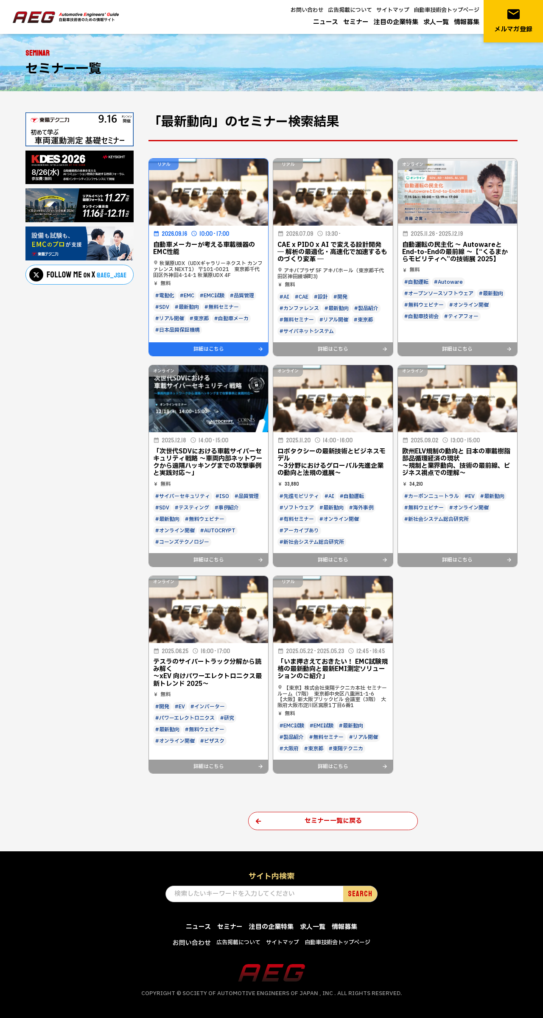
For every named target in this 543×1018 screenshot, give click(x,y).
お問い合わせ (307, 10)
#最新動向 (187, 307)
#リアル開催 (169, 318)
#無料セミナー (221, 307)
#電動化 (164, 295)
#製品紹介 (366, 308)
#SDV (162, 307)
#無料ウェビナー (424, 305)
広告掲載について (350, 10)
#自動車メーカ (231, 318)
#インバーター (207, 706)
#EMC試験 (212, 295)
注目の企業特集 (396, 22)
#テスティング (192, 508)
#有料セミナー (297, 519)
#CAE (301, 297)
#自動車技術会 (421, 316)
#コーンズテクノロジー (182, 542)
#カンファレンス (299, 308)
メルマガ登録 (513, 20)
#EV (470, 496)
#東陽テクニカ (346, 748)
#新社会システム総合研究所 (312, 542)
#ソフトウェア (297, 508)
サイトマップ (392, 10)
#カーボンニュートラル (431, 496)
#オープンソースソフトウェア (438, 293)
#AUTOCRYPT (217, 530)
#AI (284, 297)
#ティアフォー (461, 316)
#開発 (340, 297)
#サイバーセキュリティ (182, 496)
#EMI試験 (321, 726)
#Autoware (448, 282)
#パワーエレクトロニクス (185, 718)
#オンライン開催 (469, 305)
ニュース (325, 22)
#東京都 (199, 318)
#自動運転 (416, 282)
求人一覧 (436, 22)
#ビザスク (212, 741)
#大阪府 (289, 748)
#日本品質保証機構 (177, 330)
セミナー (356, 22)
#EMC (187, 295)
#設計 (321, 297)
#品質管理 (242, 295)
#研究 (227, 718)
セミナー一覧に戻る (333, 821)
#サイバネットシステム (307, 331)
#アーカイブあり (299, 530)
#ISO (222, 496)
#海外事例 (361, 508)
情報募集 (466, 22)
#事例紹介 (227, 508)
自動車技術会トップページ (446, 10)
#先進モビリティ (299, 496)
